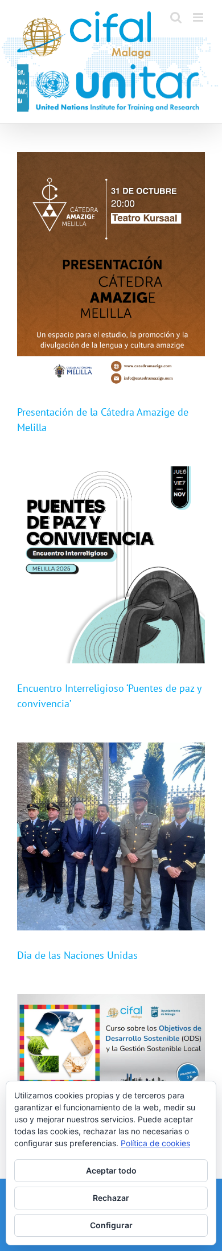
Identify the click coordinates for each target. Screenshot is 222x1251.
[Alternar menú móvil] (199, 17)
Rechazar (111, 1198)
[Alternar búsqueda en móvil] (176, 17)
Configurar (111, 1225)
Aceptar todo (111, 1170)
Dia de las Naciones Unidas (77, 955)
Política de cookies (155, 1143)
